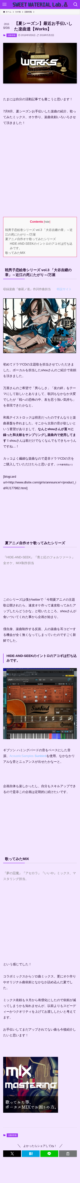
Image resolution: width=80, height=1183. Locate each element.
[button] (12, 1153)
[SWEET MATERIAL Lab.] (40, 4)
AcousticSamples (27, 756)
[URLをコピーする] (68, 1153)
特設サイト (64, 289)
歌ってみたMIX (15, 252)
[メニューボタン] (4, 4)
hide (46, 221)
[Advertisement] (34, 170)
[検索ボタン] (75, 4)
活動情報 (11, 35)
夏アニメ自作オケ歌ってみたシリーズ (30, 239)
